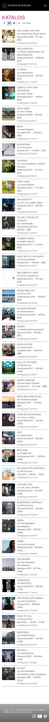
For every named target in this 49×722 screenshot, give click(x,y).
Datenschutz (24, 712)
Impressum (9, 712)
